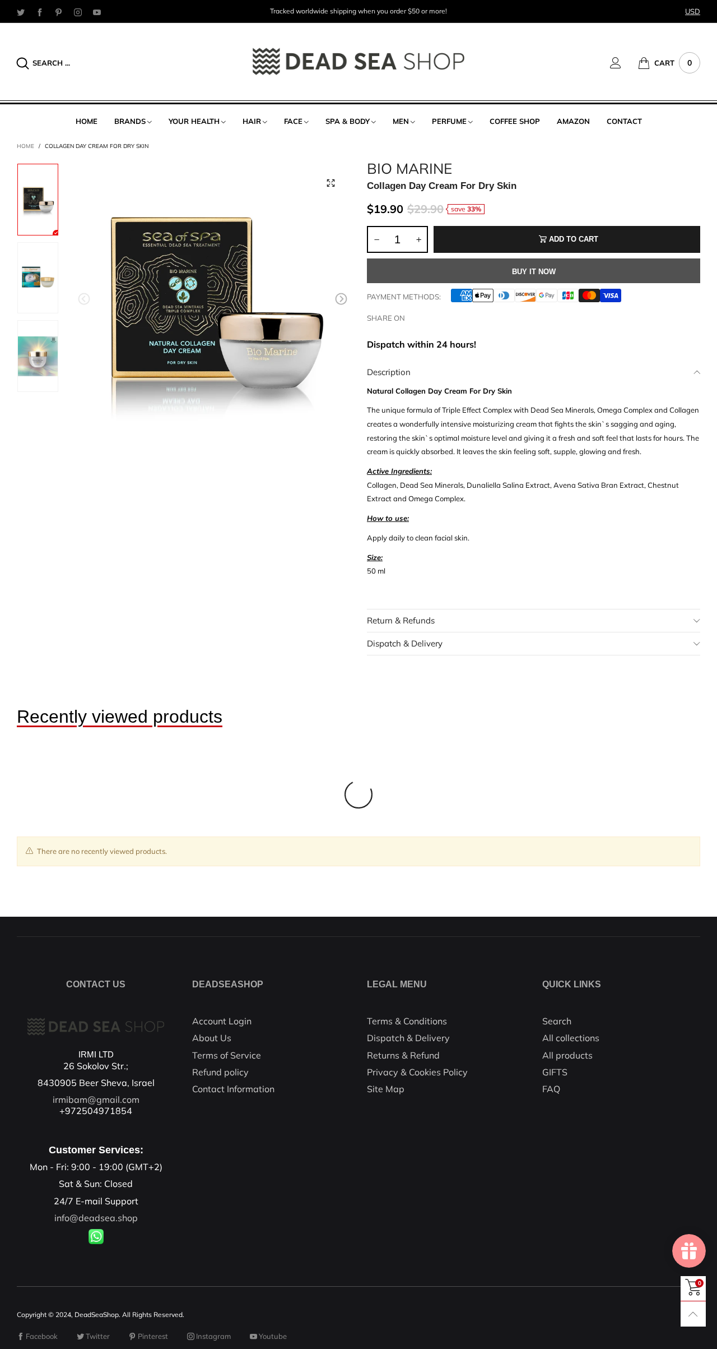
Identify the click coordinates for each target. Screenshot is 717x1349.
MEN (401, 121)
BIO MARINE (409, 168)
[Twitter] (20, 12)
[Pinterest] (58, 12)
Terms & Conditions (407, 1021)
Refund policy (220, 1072)
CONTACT (624, 121)
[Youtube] (96, 12)
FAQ (551, 1088)
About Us (211, 1037)
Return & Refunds (401, 620)
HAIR (252, 121)
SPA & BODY (347, 121)
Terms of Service (226, 1055)
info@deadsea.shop (96, 1217)
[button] (84, 298)
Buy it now (534, 271)
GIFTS (554, 1072)
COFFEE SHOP (515, 121)
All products (567, 1055)
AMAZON (573, 121)
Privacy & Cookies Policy (417, 1072)
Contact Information (233, 1088)
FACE (293, 121)
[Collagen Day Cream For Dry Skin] (212, 300)
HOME (86, 121)
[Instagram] (77, 12)
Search (556, 1021)
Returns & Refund (403, 1055)
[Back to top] (693, 1314)
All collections (570, 1037)
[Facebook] (39, 12)
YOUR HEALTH (194, 121)
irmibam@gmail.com (96, 1099)
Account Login (222, 1021)
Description (389, 372)
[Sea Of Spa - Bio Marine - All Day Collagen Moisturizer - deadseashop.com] (37, 356)
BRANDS (130, 121)
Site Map (385, 1088)
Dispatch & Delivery (405, 643)
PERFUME (449, 121)
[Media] (330, 183)
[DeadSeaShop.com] (358, 61)
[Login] (624, 62)
